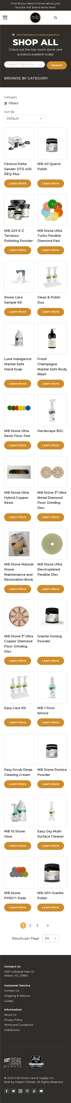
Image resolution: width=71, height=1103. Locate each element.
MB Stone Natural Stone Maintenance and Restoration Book (18, 571)
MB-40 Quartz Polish (49, 166)
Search (56, 65)
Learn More (17, 183)
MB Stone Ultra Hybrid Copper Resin (16, 498)
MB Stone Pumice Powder (52, 772)
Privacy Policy (13, 1019)
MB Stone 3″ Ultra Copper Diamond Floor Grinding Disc (18, 643)
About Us (10, 1014)
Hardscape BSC (50, 431)
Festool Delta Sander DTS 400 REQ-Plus (18, 169)
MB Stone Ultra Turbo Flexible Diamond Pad (49, 236)
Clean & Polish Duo (48, 299)
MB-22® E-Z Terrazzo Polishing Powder (18, 236)
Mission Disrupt (25, 1081)
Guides (8, 1000)
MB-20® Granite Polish (50, 895)
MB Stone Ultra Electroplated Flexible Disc (49, 569)
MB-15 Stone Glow (14, 833)
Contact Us (11, 990)
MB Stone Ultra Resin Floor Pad (17, 433)
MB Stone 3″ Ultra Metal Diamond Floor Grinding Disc (51, 500)
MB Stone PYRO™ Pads (15, 895)
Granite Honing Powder (49, 638)
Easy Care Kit (15, 708)
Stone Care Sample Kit (13, 299)
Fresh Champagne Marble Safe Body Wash (52, 366)
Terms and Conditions (18, 1024)
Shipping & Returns (17, 995)
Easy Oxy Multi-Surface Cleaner (50, 833)
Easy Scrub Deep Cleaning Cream (18, 772)
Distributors (12, 1029)
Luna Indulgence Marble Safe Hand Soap (18, 364)
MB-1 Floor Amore (46, 710)
